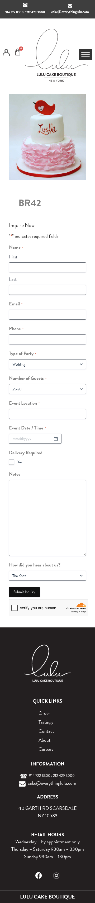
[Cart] (17, 52)
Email (15, 303)
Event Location (24, 402)
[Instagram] (56, 875)
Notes (14, 473)
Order (44, 713)
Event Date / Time (27, 427)
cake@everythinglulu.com (70, 12)
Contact (46, 731)
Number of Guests (27, 378)
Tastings (46, 722)
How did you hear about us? (34, 564)
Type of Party (22, 353)
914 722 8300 (14, 12)
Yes (19, 462)
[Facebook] (38, 875)
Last (13, 279)
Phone (16, 328)
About (44, 740)
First (13, 256)
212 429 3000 (35, 12)
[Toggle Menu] (85, 54)
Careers (46, 749)
